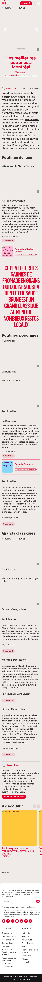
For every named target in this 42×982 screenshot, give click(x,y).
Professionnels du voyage (30, 951)
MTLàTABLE (27, 939)
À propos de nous (9, 933)
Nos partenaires (9, 939)
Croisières (26, 955)
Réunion (25, 936)
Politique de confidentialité (21, 979)
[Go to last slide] (5, 29)
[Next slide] (36, 29)
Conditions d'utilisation (7, 947)
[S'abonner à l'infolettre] (38, 901)
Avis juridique (8, 943)
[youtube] (17, 921)
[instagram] (8, 921)
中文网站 (26, 962)
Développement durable (9, 953)
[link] (14, 797)
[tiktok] (30, 921)
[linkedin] (21, 921)
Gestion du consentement (8, 964)
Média (24, 946)
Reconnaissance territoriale (9, 959)
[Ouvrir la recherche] (34, 3)
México (25, 959)
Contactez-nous (9, 936)
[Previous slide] (34, 806)
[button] (38, 49)
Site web (7, 240)
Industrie (26, 933)
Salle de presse (28, 943)
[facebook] (3, 921)
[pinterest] (26, 921)
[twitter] (12, 921)
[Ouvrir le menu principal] (38, 3)
